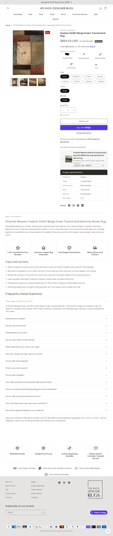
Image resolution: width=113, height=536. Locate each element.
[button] (8, 8)
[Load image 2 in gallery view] (24, 82)
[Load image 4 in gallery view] (42, 82)
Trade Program (36, 489)
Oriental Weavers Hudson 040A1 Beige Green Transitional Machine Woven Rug (42, 25)
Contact (9, 497)
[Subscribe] (42, 512)
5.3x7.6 (65, 81)
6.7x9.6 (88, 76)
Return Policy (11, 486)
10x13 (65, 76)
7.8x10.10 (75, 76)
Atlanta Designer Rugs (52, 531)
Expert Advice (36, 493)
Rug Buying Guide (38, 486)
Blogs (33, 482)
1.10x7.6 (77, 81)
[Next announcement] (106, 2)
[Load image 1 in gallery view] (15, 82)
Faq (7, 489)
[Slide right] (49, 82)
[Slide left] (8, 82)
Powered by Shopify (66, 531)
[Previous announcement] (6, 2)
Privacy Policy (11, 493)
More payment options (83, 133)
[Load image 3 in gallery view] (33, 82)
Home (8, 25)
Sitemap (34, 497)
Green (65, 100)
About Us (9, 482)
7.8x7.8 (99, 76)
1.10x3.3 (101, 81)
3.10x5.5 (89, 81)
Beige (65, 91)
